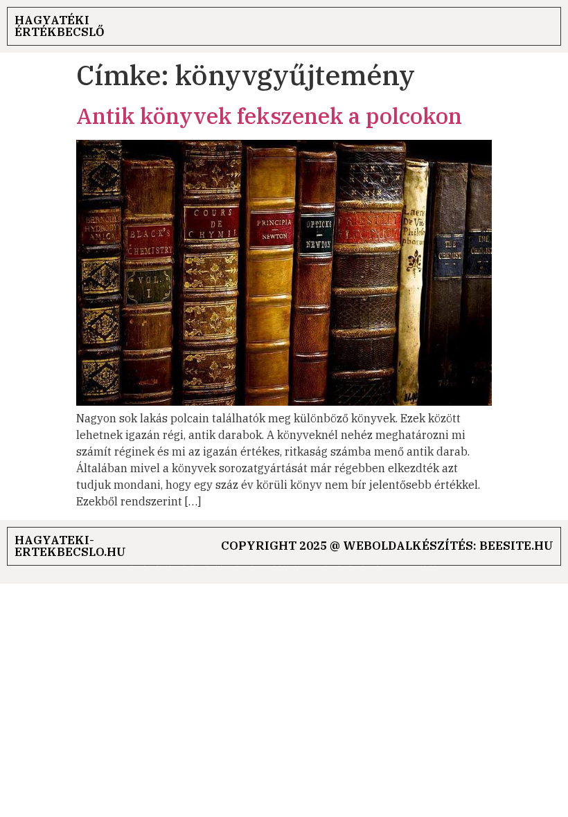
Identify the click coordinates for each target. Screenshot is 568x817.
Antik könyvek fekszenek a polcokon (269, 115)
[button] (543, 26)
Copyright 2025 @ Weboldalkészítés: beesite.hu (387, 545)
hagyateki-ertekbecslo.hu (70, 545)
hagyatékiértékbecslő (60, 25)
